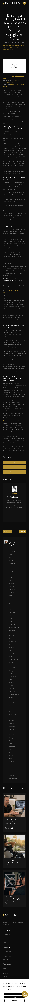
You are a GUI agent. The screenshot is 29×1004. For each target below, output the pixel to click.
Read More (14, 510)
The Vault (5, 976)
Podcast (5, 973)
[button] (27, 502)
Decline (14, 997)
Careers (5, 942)
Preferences (14, 1000)
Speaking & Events (8, 939)
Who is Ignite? (7, 951)
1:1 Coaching (6, 934)
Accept (14, 994)
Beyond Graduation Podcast (14, 472)
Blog (14, 462)
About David (6, 954)
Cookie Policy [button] (7, 988)
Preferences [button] (13, 989)
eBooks (14, 467)
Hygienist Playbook (8, 937)
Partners (5, 959)
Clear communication (10, 421)
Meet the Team (7, 956)
